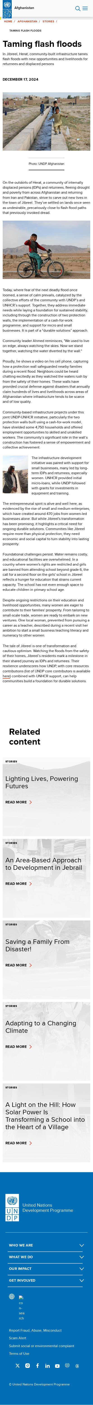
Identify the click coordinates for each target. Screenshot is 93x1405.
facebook (37, 1365)
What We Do (21, 1257)
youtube (57, 1365)
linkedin (47, 1365)
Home (8, 21)
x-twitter (17, 1365)
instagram (27, 1365)
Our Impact (20, 1268)
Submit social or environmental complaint (41, 1345)
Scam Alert (17, 1338)
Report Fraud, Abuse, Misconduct (35, 1330)
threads (77, 1365)
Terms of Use (19, 1353)
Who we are (21, 1245)
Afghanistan (24, 8)
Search (78, 8)
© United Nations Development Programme (39, 1384)
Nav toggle (85, 8)
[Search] (21, 1308)
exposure (67, 1365)
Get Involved (22, 1280)
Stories (48, 21)
